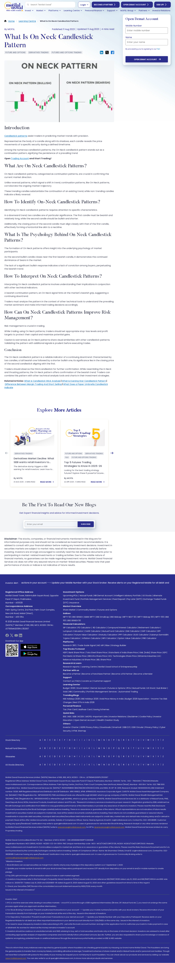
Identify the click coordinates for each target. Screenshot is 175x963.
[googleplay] (31, 653)
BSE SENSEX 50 (74, 620)
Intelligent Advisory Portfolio (127, 595)
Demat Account (98, 688)
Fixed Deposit (119, 599)
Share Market (69, 609)
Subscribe (86, 524)
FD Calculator (84, 627)
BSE (64, 716)
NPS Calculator (109, 638)
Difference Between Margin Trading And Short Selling (33, 384)
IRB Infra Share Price (97, 656)
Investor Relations (117, 716)
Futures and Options (107, 609)
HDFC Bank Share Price (73, 652)
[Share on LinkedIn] (101, 52)
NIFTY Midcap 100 (146, 617)
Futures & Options (116, 688)
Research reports (71, 666)
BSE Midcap (116, 617)
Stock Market (83, 688)
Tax (64, 709)
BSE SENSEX (78, 617)
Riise (107, 645)
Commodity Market (86, 609)
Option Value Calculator (129, 638)
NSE (69, 716)
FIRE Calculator (149, 638)
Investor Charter (71, 727)
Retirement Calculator (149, 627)
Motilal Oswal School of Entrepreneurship (117, 666)
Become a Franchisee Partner (96, 673)
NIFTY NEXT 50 (129, 617)
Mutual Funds (86, 595)
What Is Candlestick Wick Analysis (42, 381)
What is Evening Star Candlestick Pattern (84, 381)
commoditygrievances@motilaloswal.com (24, 857)
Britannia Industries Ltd (149, 656)
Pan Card (72, 709)
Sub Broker (162, 688)
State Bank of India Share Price (123, 652)
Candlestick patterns (15, 135)
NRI (70, 691)
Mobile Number (134, 25)
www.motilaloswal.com (15, 958)
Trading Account (20, 158)
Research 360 (69, 645)
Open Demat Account (134, 4)
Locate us (87, 681)
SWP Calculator (148, 631)
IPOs (129, 688)
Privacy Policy (151, 727)
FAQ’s (78, 681)
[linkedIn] (20, 636)
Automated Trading (128, 691)
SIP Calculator (69, 627)
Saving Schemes (101, 709)
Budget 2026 (69, 688)
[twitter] (11, 636)
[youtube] (16, 636)
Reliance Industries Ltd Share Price (79, 659)
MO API (100, 645)
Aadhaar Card (85, 709)
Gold (65, 691)
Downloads (105, 727)
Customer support (102, 681)
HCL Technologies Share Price (123, 656)
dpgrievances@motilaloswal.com (109, 827)
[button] (28, 5)
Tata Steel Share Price (96, 652)
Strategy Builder (118, 645)
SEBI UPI (160, 4)
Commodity (79, 691)
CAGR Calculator (93, 631)
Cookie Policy (145, 716)
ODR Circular (138, 727)
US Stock (151, 688)
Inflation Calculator (91, 638)
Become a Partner (103, 4)
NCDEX (81, 716)
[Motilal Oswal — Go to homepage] (13, 7)
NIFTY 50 (67, 617)
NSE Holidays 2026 (71, 698)
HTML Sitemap (79, 730)
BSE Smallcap (102, 617)
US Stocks (147, 595)
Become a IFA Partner (122, 673)
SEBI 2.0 (126, 727)
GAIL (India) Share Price (150, 652)
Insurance (74, 602)
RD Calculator (99, 627)
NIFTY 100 (159, 617)
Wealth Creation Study (108, 720)
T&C (158, 49)
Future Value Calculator (86, 634)
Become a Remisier (143, 673)
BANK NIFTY (89, 617)
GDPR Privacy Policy (89, 727)
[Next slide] (112, 453)
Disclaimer (133, 716)
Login (83, 4)
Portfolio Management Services (96, 599)
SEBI (74, 716)
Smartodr (116, 727)
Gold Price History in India (112, 698)
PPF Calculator (125, 634)
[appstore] (31, 646)
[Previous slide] (6, 453)
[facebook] (7, 636)
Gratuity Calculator (108, 634)
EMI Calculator (133, 631)
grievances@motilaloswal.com (72, 827)
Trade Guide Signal (87, 645)
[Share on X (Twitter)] (107, 52)
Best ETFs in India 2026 (83, 702)
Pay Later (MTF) (134, 599)
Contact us (68, 681)
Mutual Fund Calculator (113, 631)
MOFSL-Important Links (97, 716)
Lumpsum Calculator (73, 631)
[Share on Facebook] (112, 52)
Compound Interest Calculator (122, 627)
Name (129, 37)
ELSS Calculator (141, 634)
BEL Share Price (104, 659)
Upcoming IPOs (70, 595)
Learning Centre (89, 666)
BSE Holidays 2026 (89, 698)
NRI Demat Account (103, 595)
